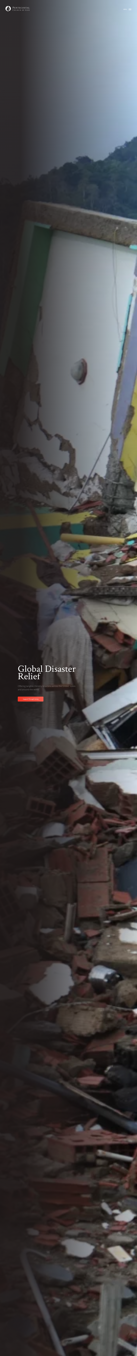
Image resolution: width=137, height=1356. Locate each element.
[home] (17, 6)
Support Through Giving (30, 699)
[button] (127, 9)
